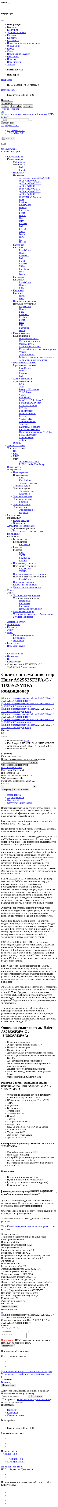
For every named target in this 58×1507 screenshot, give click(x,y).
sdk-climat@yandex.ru (11, 1466)
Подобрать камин (16, 646)
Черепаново (13, 56)
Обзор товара (14, 795)
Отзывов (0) (13, 800)
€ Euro (5, 106)
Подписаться (36, 1396)
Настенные (12, 656)
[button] (6, 79)
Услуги (10, 630)
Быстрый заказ (21, 790)
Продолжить (8, 1346)
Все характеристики (11, 767)
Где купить (12, 30)
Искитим (11, 59)
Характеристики (15, 797)
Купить (33, 762)
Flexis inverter (14, 661)
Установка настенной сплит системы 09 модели (25, 1374)
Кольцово (12, 35)
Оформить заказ (9, 149)
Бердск (10, 48)
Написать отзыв (9, 1306)
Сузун (10, 51)
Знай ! (10, 632)
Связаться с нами (16, 1415)
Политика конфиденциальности (23, 43)
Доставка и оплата (16, 32)
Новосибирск (14, 62)
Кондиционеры (15, 653)
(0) (2, 733)
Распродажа (13, 643)
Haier (9, 659)
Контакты (12, 38)
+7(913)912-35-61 (16, 133)
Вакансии (12, 27)
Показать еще (8, 1385)
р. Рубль (28, 106)
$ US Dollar (16, 106)
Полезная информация (18, 54)
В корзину (6, 790)
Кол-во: (5, 783)
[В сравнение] (5, 736)
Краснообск (13, 40)
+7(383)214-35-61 (16, 130)
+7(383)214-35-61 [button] (10, 1454)
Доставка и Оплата (16, 622)
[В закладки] (2, 736)
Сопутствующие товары (19, 803)
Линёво (11, 64)
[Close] (2, 1312)
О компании (13, 46)
